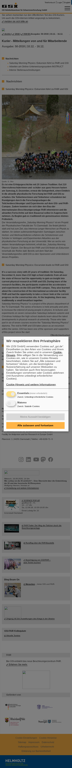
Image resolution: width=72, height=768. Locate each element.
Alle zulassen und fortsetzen (35, 425)
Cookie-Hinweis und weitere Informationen (31, 384)
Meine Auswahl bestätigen (35, 416)
